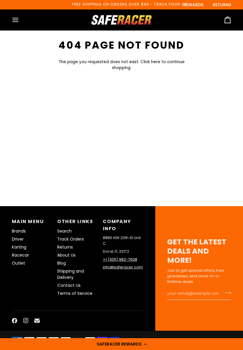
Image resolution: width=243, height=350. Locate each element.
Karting (19, 247)
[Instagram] (25, 320)
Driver (18, 239)
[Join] (226, 293)
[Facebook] (14, 320)
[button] (121, 344)
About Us (66, 255)
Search (64, 231)
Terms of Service (74, 293)
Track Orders (70, 239)
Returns (65, 247)
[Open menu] (21, 19)
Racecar (20, 255)
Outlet (18, 263)
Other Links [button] (75, 221)
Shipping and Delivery (70, 274)
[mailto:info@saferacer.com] (37, 320)
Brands (19, 231)
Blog (61, 263)
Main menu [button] (28, 221)
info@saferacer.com (123, 267)
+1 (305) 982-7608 (120, 259)
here (155, 62)
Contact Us (69, 285)
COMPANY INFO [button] (117, 225)
